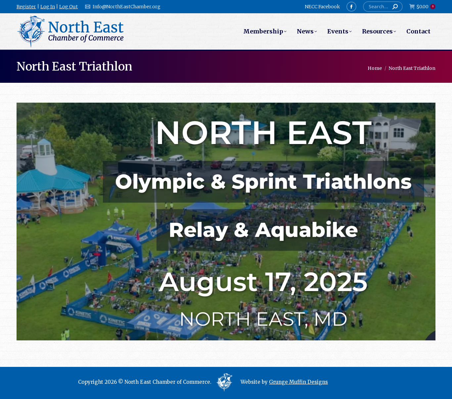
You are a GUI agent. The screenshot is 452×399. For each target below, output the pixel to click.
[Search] (395, 6)
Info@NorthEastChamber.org (126, 7)
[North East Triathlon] (226, 221)
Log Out (68, 7)
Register (26, 7)
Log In (47, 7)
